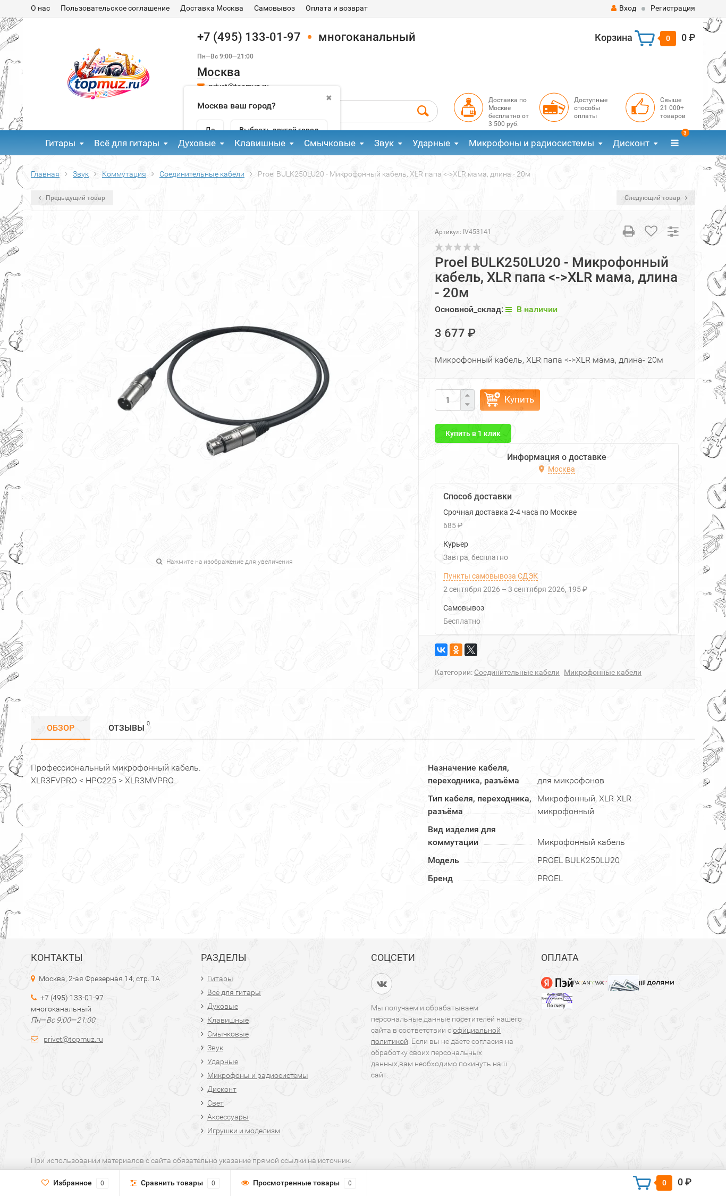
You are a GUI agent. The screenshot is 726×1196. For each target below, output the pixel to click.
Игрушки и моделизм (243, 1130)
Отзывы (129, 726)
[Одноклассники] (456, 649)
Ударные (431, 143)
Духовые (197, 143)
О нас (40, 8)
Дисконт (631, 143)
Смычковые (330, 143)
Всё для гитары (126, 143)
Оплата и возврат (337, 8)
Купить (519, 399)
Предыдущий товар (74, 198)
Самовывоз (274, 8)
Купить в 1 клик (473, 433)
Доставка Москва (211, 8)
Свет (215, 1103)
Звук (384, 143)
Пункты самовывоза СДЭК (490, 576)
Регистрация (673, 8)
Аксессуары (228, 1117)
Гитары (60, 143)
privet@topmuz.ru (73, 1039)
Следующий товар (653, 198)
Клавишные (259, 143)
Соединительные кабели (517, 672)
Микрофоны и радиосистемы (531, 143)
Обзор (60, 728)
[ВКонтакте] (441, 649)
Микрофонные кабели (602, 672)
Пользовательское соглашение (115, 8)
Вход (627, 8)
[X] (471, 649)
